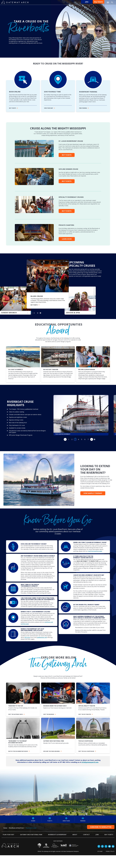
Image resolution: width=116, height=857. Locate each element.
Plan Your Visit (8, 834)
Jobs (86, 2)
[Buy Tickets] (48, 284)
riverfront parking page (95, 551)
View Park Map (48, 108)
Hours (33, 821)
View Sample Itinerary (92, 493)
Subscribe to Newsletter (100, 827)
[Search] (112, 2)
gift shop (27, 637)
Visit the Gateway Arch (15, 714)
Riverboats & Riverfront (57, 834)
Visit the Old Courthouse (86, 751)
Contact (86, 834)
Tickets (49, 821)
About (74, 834)
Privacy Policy (110, 851)
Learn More (67, 239)
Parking (82, 821)
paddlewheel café (42, 637)
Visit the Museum (48, 714)
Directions (66, 821)
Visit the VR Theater (84, 714)
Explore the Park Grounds (51, 751)
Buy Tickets (98, 2)
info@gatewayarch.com (90, 762)
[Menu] (108, 2)
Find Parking (83, 108)
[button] (24, 313)
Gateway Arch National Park (31, 834)
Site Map (100, 851)
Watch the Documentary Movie (18, 751)
